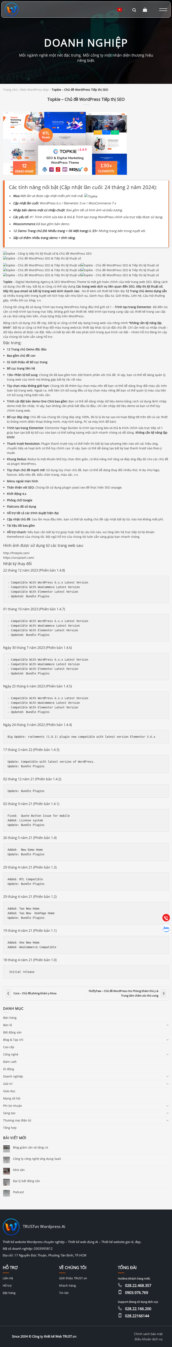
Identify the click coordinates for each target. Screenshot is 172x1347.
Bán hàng (10, 1018)
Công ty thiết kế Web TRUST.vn (54, 1336)
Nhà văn (19, 1170)
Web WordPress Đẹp (34, 90)
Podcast (18, 1192)
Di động (8, 1069)
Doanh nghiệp (13, 1076)
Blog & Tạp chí (13, 1040)
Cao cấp (8, 1047)
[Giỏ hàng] (145, 9)
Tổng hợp (10, 1128)
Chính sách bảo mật (148, 1334)
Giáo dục (9, 1091)
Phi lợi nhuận (12, 1106)
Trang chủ (10, 90)
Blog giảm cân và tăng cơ (30, 1147)
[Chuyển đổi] (167, 1025)
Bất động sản (12, 1032)
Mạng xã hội (11, 1098)
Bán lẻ (7, 1025)
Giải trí (8, 1084)
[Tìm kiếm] (134, 9)
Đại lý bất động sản (26, 1181)
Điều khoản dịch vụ (149, 1339)
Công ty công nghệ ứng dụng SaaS (37, 1159)
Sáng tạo (9, 1113)
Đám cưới (10, 1062)
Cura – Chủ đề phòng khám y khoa (34, 993)
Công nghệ (10, 1054)
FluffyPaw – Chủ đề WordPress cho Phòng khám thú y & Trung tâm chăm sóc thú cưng (123, 993)
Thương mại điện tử (17, 1120)
